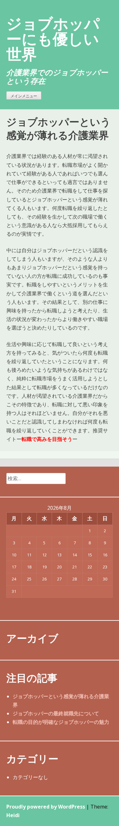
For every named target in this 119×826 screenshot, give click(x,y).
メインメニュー (23, 96)
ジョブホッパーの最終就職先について (56, 713)
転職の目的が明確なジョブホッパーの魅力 (61, 721)
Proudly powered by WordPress (45, 806)
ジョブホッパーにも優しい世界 (53, 38)
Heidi (13, 815)
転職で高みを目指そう (47, 439)
